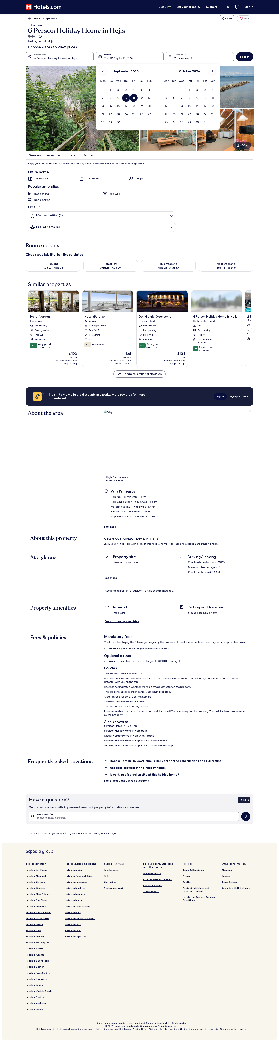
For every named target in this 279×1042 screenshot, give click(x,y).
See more (110, 526)
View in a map (115, 480)
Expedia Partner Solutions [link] (157, 879)
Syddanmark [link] (57, 833)
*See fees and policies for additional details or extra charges (138, 590)
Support (211, 7)
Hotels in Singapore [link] (76, 882)
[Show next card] (251, 329)
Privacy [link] (186, 876)
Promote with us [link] (152, 885)
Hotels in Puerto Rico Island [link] (80, 918)
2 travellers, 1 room (187, 58)
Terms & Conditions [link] (193, 869)
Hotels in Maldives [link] (75, 888)
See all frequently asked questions (126, 780)
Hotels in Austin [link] (34, 948)
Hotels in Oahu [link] (73, 930)
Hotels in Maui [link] (73, 912)
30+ (244, 145)
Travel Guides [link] (229, 882)
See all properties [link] (45, 18)
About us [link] (227, 869)
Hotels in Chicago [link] (35, 882)
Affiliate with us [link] (152, 873)
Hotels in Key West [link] (36, 978)
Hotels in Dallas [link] (34, 1009)
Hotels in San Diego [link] (36, 900)
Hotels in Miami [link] (34, 924)
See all (32, 206)
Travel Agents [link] (151, 891)
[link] (244, 18)
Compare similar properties (142, 374)
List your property (188, 7)
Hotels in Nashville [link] (36, 906)
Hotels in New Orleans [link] (38, 894)
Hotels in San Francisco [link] (38, 912)
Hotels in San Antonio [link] (38, 960)
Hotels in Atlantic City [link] (38, 972)
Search (245, 56)
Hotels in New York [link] (36, 876)
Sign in (249, 7)
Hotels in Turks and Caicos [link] (79, 876)
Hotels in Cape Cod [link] (75, 936)
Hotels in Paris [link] (33, 930)
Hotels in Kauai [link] (73, 924)
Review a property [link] (114, 888)
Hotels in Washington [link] (37, 942)
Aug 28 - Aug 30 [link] (168, 267)
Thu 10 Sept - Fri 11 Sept (120, 58)
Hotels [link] (31, 833)
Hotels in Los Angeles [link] (37, 918)
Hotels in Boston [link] (35, 966)
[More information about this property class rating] (40, 36)
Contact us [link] (110, 882)
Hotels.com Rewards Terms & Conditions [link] (199, 899)
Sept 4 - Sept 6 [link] (226, 267)
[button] (110, 90)
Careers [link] (226, 876)
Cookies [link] (187, 882)
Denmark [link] (42, 833)
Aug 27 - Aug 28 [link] (53, 267)
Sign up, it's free (239, 396)
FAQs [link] (107, 876)
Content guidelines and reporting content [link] (196, 889)
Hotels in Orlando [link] (35, 888)
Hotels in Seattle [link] (35, 997)
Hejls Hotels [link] (73, 833)
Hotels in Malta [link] (73, 900)
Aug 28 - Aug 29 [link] (110, 267)
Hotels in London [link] (35, 985)
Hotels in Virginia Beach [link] (39, 991)
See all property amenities (122, 621)
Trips (226, 7)
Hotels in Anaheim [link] (36, 1003)
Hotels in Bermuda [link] (75, 894)
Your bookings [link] (112, 869)
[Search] (245, 816)
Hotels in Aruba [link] (73, 869)
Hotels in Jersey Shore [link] (77, 906)
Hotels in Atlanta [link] (35, 954)
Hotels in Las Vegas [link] (36, 869)
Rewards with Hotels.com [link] (236, 888)
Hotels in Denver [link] (35, 936)
